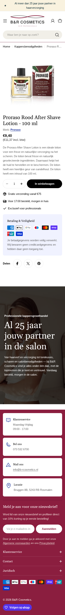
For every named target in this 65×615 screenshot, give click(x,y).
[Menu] (5, 21)
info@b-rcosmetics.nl (25, 469)
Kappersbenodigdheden (28, 46)
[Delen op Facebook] (17, 263)
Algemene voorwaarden (16, 543)
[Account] (53, 21)
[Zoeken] (57, 35)
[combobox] (32, 34)
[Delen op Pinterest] (39, 263)
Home (6, 46)
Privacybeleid (47, 543)
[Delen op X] (28, 263)
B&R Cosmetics (21, 599)
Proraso (15, 129)
